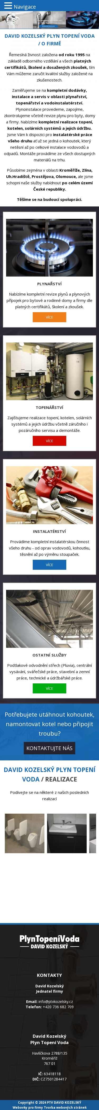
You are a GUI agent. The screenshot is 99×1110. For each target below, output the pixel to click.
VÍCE (49, 317)
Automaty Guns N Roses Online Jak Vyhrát (37, 28)
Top (94, 1105)
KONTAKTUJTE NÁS (49, 748)
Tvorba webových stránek (65, 1107)
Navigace (25, 6)
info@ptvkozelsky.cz (56, 1001)
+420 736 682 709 (58, 1006)
